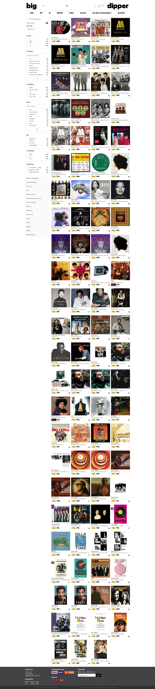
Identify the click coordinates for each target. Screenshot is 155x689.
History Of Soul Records (36, 74)
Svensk (28, 222)
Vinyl (32, 13)
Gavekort (121, 13)
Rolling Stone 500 (34, 172)
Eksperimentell (33, 112)
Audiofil (28, 230)
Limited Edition (33, 145)
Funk (30, 116)
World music (29, 214)
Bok (30, 110)
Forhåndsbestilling (31, 182)
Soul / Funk (32, 96)
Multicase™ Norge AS (111, 687)
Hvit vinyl (31, 143)
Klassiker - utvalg (34, 170)
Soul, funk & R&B (31, 202)
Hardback (32, 119)
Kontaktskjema (29, 674)
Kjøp (54, 41)
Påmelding (82, 672)
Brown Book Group (34, 61)
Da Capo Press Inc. (34, 63)
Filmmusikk (32, 114)
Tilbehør (60, 13)
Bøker (71, 13)
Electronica (29, 210)
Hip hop (31, 121)
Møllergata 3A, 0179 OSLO (33, 675)
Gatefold (31, 140)
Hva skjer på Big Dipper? (101, 13)
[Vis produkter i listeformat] (46, 23)
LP (30, 46)
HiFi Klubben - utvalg (35, 167)
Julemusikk (32, 125)
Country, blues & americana (33, 198)
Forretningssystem (87, 687)
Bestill (113, 284)
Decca (31, 65)
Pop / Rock (32, 94)
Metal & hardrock (31, 194)
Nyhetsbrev (81, 669)
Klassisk (28, 226)
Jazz (30, 92)
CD (50, 13)
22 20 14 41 (29, 672)
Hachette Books (33, 70)
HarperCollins (33, 72)
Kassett (83, 13)
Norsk (28, 218)
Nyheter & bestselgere (32, 178)
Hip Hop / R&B (33, 90)
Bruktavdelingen (30, 234)
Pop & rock (29, 186)
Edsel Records (33, 68)
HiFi (41, 13)
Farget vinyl (32, 138)
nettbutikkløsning (97, 687)
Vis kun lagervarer (35, 19)
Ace (30, 59)
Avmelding (92, 672)
